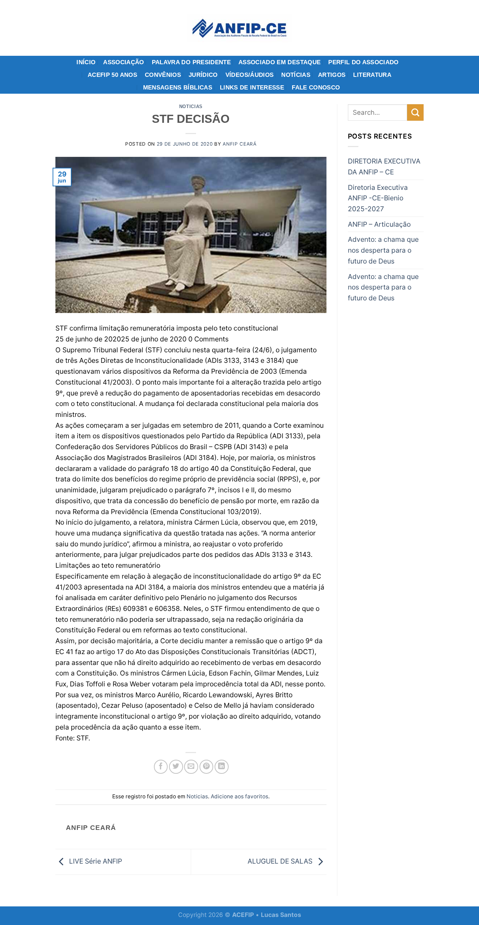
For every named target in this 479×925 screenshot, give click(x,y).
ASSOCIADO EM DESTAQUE (279, 62)
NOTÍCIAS (295, 74)
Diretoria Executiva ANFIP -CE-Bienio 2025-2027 (378, 198)
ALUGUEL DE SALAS (281, 861)
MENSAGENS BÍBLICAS (177, 87)
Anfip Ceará (239, 144)
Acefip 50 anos (112, 74)
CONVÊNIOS (163, 74)
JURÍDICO (203, 74)
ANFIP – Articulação (379, 224)
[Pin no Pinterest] (207, 767)
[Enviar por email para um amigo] (191, 767)
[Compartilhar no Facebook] (161, 767)
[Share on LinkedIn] (222, 767)
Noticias (191, 106)
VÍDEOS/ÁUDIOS (249, 74)
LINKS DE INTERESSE (252, 87)
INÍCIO (85, 62)
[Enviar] (415, 112)
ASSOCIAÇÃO (123, 62)
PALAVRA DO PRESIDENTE (191, 62)
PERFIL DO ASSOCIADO (363, 62)
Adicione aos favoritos (239, 796)
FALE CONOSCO (316, 87)
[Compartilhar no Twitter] (176, 767)
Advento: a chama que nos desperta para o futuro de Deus (383, 250)
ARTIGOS (331, 74)
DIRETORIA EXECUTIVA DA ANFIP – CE (384, 166)
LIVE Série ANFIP (94, 861)
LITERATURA (372, 74)
